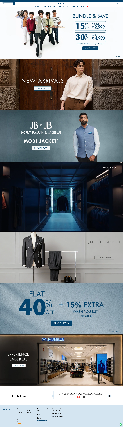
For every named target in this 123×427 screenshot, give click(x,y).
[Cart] (120, 3)
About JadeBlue (19, 410)
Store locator (18, 417)
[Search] (8, 3)
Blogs (17, 421)
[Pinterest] (42, 420)
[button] (81, 395)
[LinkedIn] (44, 420)
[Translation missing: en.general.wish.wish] (115, 3)
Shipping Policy (29, 417)
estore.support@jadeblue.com (42, 411)
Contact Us (18, 414)
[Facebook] (40, 420)
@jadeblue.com (60, 416)
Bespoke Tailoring (19, 412)
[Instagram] (38, 420)
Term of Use (28, 410)
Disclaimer (28, 414)
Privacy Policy (29, 412)
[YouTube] (46, 420)
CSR (17, 419)
